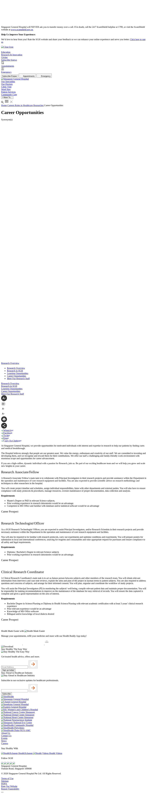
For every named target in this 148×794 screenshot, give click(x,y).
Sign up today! (8, 670)
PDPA (4, 783)
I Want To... (7, 97)
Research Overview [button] (10, 363)
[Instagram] (8, 763)
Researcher (38, 105)
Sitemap (5, 781)
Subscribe (6, 694)
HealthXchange (25, 753)
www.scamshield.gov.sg (22, 29)
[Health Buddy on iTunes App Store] (12, 644)
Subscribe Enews (9, 76)
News (4, 741)
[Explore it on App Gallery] (55, 644)
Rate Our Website (9, 786)
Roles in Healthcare (24, 105)
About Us (5, 733)
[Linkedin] (14, 763)
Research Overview (16, 368)
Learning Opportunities (17, 373)
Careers (11, 105)
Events (4, 738)
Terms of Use (7, 778)
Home (4, 105)
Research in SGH (15, 371)
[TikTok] (11, 763)
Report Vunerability (10, 789)
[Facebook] (2, 763)
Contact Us (6, 735)
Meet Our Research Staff (18, 378)
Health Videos (55, 753)
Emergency (45, 76)
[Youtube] (5, 763)
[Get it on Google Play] (34, 644)
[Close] (2, 792)
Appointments (29, 76)
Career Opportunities (16, 376)
